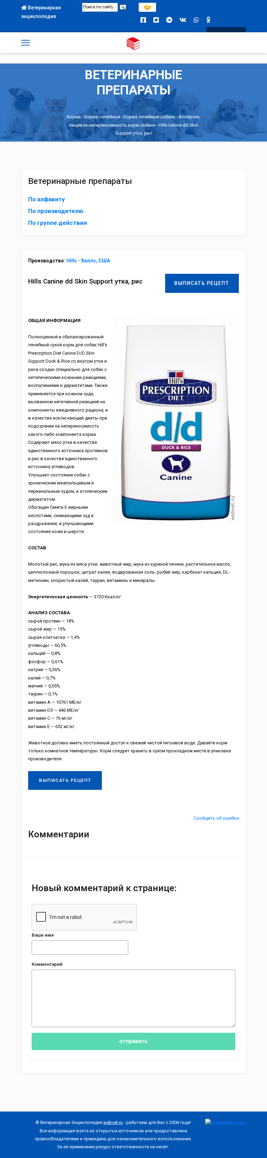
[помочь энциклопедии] (147, 5)
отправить (133, 1041)
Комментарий (47, 964)
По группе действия (57, 222)
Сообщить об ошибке (216, 818)
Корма (74, 116)
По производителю (55, 211)
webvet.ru (113, 1122)
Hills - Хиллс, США (88, 260)
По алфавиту (46, 199)
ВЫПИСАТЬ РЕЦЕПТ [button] (201, 283)
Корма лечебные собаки (149, 116)
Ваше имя (43, 935)
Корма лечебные (102, 116)
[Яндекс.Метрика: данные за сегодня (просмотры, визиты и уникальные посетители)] (225, 1123)
